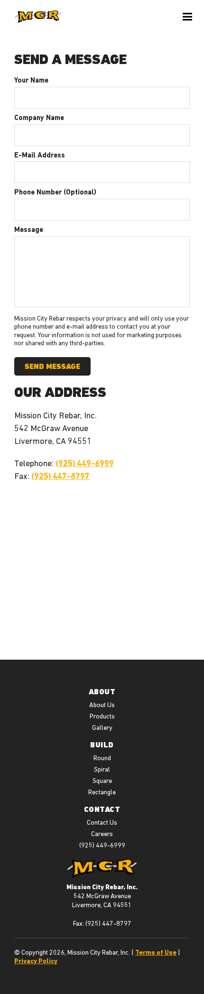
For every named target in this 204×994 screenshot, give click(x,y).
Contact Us (102, 822)
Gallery (102, 727)
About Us (102, 705)
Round (102, 758)
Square (102, 780)
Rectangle (102, 792)
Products (102, 716)
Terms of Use (155, 952)
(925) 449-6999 (85, 463)
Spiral (102, 769)
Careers (102, 834)
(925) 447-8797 (60, 476)
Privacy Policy (35, 961)
